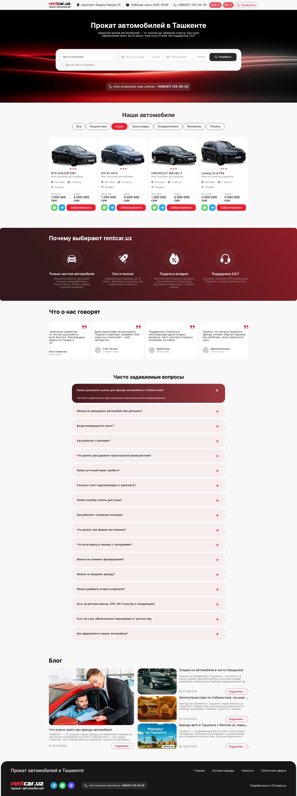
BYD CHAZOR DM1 (63, 173)
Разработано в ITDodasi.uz (268, 785)
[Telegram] (62, 207)
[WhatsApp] (54, 207)
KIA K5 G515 (109, 173)
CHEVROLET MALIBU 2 (166, 173)
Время (156, 56)
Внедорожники (168, 126)
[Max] (71, 785)
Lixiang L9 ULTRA (212, 173)
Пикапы (215, 126)
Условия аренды (223, 770)
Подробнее (121, 745)
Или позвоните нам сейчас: (151, 86)
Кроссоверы (140, 126)
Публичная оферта (273, 770)
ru (226, 4)
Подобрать (225, 56)
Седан (119, 126)
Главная (199, 770)
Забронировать (81, 207)
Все (78, 126)
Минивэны (194, 126)
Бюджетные (98, 126)
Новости (248, 770)
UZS (213, 4)
